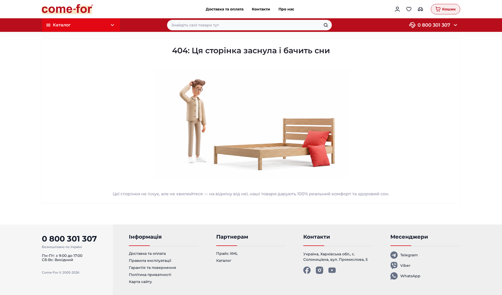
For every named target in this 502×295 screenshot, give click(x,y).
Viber (405, 265)
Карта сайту (140, 282)
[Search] (325, 25)
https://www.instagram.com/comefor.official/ (319, 270)
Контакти (261, 9)
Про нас (286, 9)
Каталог (223, 260)
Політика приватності (150, 274)
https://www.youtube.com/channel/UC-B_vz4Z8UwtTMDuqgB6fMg (332, 270)
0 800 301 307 (434, 25)
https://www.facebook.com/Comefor (307, 270)
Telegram (409, 255)
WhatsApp (410, 276)
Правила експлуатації (150, 260)
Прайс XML (227, 253)
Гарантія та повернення (152, 267)
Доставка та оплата (224, 9)
